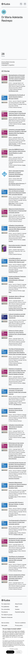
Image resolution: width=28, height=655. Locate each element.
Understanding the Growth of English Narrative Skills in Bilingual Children (17, 96)
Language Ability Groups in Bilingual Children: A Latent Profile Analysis (16, 504)
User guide (4, 625)
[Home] (5, 4)
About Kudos (18, 604)
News (16, 606)
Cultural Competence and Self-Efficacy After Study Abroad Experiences (17, 315)
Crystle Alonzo (16, 145)
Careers (17, 609)
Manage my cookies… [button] (14, 648)
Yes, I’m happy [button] (10, 652)
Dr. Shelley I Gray (13, 402)
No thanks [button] (19, 652)
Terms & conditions (20, 622)
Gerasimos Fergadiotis (14, 478)
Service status (5, 622)
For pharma (4, 612)
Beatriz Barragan (13, 458)
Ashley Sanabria (13, 143)
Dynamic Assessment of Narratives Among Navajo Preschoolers (16, 410)
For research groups (6, 614)
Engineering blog (19, 612)
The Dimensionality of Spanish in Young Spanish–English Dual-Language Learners (18, 522)
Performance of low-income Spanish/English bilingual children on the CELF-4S (16, 444)
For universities (5, 609)
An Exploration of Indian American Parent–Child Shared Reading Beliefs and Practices (17, 113)
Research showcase (6, 617)
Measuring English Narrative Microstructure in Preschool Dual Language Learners (17, 210)
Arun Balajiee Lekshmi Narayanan (17, 183)
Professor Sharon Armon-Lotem (16, 308)
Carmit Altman (19, 310)
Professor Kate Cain (13, 364)
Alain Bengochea (17, 404)
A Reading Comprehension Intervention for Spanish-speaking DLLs (16, 426)
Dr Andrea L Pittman (13, 270)
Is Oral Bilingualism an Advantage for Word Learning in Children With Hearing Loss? (17, 260)
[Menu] (25, 4)
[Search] (21, 4)
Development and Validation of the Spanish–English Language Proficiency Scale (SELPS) (17, 540)
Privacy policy (19, 625)
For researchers (5, 604)
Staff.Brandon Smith (13, 90)
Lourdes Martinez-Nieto (18, 457)
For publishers (5, 606)
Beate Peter (11, 203)
